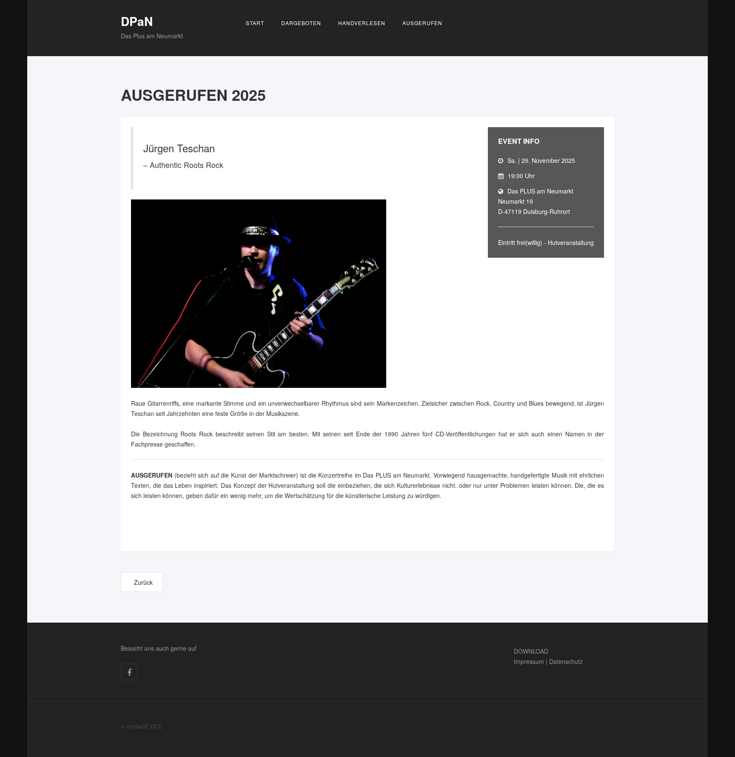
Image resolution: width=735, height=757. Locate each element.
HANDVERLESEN (361, 22)
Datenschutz (566, 661)
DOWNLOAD (531, 651)
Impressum (529, 661)
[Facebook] (129, 671)
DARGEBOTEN (301, 22)
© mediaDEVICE (141, 726)
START (255, 22)
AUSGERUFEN (422, 22)
